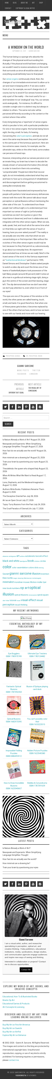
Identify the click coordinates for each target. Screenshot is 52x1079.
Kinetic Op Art (9, 1000)
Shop (41, 2)
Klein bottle (8, 578)
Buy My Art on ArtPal (12, 1032)
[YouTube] (33, 407)
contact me (14, 1060)
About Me (24, 2)
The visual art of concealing (34, 389)
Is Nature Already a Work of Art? (17, 440)
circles (43, 561)
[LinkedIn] (19, 407)
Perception (10, 356)
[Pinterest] (26, 407)
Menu (5, 35)
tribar (7, 600)
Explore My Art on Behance (14, 1035)
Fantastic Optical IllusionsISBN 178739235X (14, 689)
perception (33, 356)
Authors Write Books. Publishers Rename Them (23, 489)
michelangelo (36, 578)
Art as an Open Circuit (12, 500)
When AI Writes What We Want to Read (19, 475)
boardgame (23, 561)
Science (17, 356)
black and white (11, 561)
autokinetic (30, 556)
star (4, 600)
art (18, 556)
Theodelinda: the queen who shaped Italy (20, 468)
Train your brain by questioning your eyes (20, 462)
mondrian (18, 582)
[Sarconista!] (26, 22)
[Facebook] (12, 407)
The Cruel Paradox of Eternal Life (17, 508)
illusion (36, 573)
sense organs (12, 79)
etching (41, 568)
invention (45, 574)
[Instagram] (40, 407)
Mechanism (28, 578)
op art (24, 588)
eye (27, 356)
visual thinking (21, 605)
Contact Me (26, 970)
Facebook (21, 374)
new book (7, 588)
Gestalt (6, 574)
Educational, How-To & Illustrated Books (20, 996)
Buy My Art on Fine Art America (16, 1025)
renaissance (33, 595)
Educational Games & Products (16, 1004)
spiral (39, 595)
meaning (20, 578)
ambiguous (12, 556)
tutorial (13, 600)
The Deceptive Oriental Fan (14, 496)
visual (19, 600)
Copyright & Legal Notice (25, 8)
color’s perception (24, 136)
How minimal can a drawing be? (16, 457)
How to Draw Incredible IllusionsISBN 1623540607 (14, 786)
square (45, 595)
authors (22, 556)
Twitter (36, 370)
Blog (15, 2)
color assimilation (20, 567)
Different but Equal (16, 392)
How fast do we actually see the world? (20, 451)
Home (7, 2)
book (31, 560)
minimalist (8, 582)
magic (15, 578)
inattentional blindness (16, 260)
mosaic (26, 582)
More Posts (23, 370)
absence (5, 556)
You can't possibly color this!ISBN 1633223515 (37, 721)
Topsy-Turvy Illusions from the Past (18, 504)
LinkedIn (34, 374)
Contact (8, 8)
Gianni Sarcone (34, 51)
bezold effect (42, 556)
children (37, 561)
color (7, 567)
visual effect (28, 600)
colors (31, 567)
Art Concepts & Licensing (13, 1007)
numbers (16, 588)
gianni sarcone (20, 573)
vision (40, 356)
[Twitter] (5, 407)
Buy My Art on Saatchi (12, 1028)
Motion (33, 582)
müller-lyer (41, 582)
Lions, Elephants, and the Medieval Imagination (23, 482)
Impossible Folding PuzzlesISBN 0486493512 (14, 753)
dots (36, 567)
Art (33, 2)
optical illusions (21, 595)
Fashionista (21, 1075)
